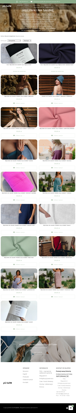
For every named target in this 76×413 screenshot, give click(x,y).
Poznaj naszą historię (63, 371)
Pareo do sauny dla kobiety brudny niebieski (57, 96)
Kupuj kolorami (61, 5)
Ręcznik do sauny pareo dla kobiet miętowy (19, 257)
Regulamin (43, 376)
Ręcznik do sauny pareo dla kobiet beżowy (19, 96)
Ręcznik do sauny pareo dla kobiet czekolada (19, 128)
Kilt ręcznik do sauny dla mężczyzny (19, 64)
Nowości (20, 5)
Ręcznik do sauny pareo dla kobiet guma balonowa (57, 128)
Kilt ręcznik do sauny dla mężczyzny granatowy (57, 64)
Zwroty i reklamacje (46, 384)
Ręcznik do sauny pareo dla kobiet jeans (19, 160)
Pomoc (41, 387)
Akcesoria (47, 5)
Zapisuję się (38, 352)
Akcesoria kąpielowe (10, 36)
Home (2, 36)
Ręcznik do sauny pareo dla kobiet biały (57, 225)
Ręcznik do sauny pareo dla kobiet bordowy (57, 257)
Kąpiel (27, 5)
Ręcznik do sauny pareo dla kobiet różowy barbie (19, 193)
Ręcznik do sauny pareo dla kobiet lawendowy (19, 289)
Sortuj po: (4, 40)
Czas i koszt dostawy (46, 381)
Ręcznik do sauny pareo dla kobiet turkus (57, 193)
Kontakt (25, 382)
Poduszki (36, 5)
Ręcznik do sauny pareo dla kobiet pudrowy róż (57, 289)
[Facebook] (67, 408)
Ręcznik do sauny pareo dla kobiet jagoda (57, 160)
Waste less (49, 7)
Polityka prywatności (46, 378)
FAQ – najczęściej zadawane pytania (45, 372)
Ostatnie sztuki (39, 7)
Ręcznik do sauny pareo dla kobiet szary (19, 322)
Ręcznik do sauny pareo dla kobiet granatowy (19, 225)
